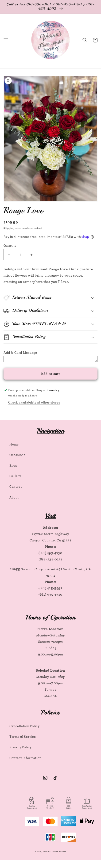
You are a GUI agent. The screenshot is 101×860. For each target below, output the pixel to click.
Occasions (17, 455)
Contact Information (25, 758)
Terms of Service (22, 737)
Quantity (10, 245)
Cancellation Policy (24, 726)
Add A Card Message (20, 352)
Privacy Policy (20, 747)
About (14, 497)
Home (14, 444)
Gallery (15, 476)
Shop (13, 466)
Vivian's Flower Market (54, 851)
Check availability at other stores (34, 402)
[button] (6, 40)
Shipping (9, 228)
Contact (15, 487)
